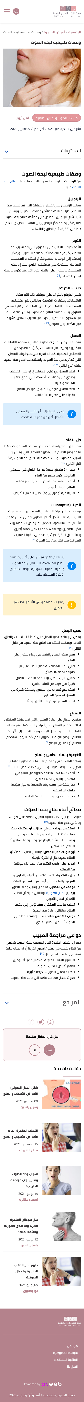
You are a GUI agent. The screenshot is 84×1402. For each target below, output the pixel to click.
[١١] (8, 766)
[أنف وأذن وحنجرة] (67, 11)
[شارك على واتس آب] (50, 1022)
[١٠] (70, 647)
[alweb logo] (52, 1384)
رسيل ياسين (29, 1107)
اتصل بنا (72, 1366)
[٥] (57, 364)
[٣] (47, 322)
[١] (31, 227)
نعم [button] (49, 1050)
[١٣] (42, 953)
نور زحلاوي (30, 1291)
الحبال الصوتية (55, 893)
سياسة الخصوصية (65, 1353)
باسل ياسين (29, 1245)
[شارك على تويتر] (41, 1022)
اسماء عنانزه (28, 1199)
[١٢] (46, 821)
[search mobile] (16, 11)
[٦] (54, 364)
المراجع (72, 1002)
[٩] (33, 539)
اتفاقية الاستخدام (66, 1360)
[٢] (58, 275)
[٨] (61, 462)
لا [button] (35, 1050)
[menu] (7, 11)
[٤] (44, 322)
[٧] (64, 462)
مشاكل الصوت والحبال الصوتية (56, 118)
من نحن (72, 1346)
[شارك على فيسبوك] (31, 1022)
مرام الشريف (28, 1150)
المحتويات (71, 151)
